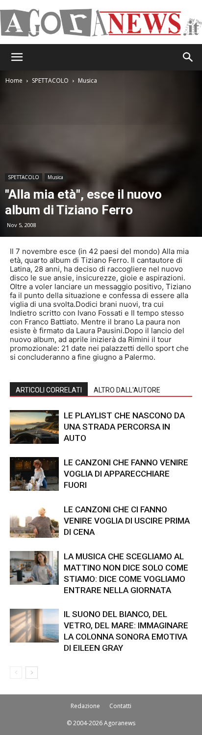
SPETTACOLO (50, 80)
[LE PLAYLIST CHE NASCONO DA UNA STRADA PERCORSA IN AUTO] (34, 427)
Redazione (85, 706)
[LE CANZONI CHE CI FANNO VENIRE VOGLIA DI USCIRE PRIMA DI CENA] (34, 521)
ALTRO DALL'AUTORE (127, 390)
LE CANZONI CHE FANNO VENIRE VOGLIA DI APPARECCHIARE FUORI (126, 474)
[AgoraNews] (101, 23)
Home (14, 80)
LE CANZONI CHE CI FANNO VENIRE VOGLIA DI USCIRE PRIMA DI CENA (127, 521)
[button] (16, 57)
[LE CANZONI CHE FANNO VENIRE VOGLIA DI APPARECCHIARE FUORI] (34, 474)
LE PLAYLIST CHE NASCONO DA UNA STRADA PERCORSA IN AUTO (124, 427)
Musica (87, 80)
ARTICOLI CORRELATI (49, 390)
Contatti (120, 706)
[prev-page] (16, 672)
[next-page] (31, 672)
